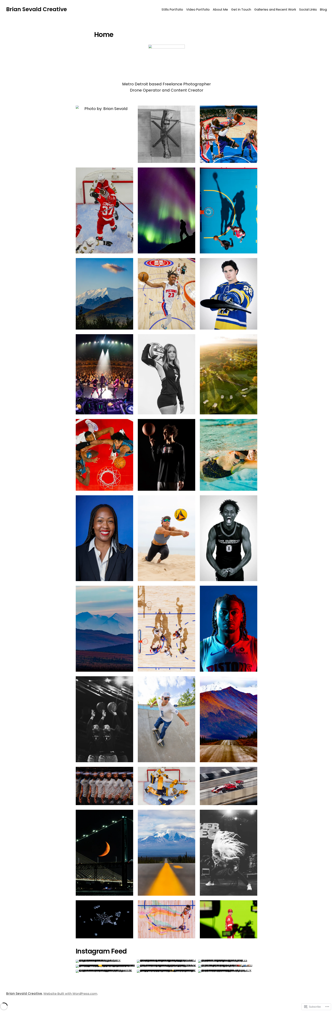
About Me (220, 9)
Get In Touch (241, 9)
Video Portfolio (198, 9)
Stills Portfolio (172, 9)
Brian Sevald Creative (36, 9)
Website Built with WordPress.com (70, 993)
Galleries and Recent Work (275, 9)
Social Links (308, 9)
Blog (323, 9)
